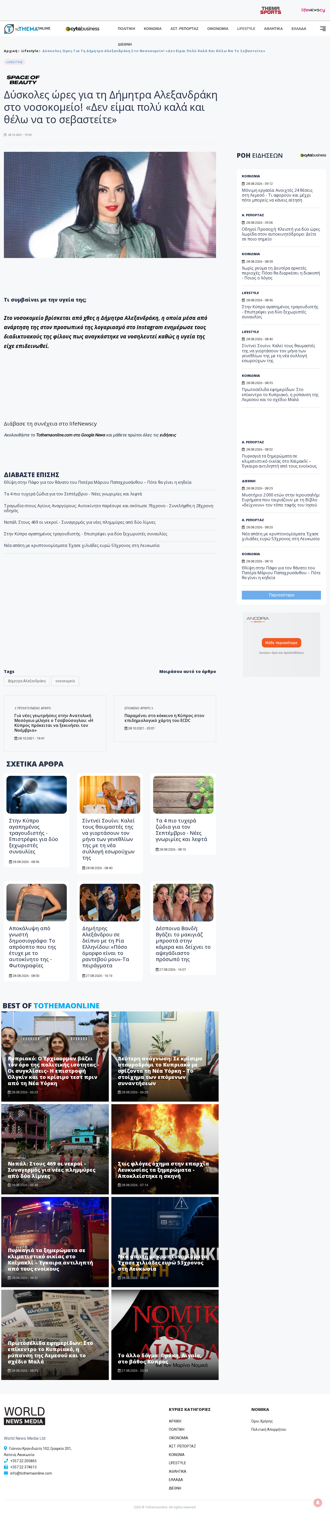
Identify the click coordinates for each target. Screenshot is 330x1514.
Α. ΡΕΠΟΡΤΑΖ (253, 215)
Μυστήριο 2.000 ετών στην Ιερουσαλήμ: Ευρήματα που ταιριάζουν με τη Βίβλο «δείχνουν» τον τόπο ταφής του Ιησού (281, 500)
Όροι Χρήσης (262, 1421)
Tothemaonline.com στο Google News (71, 434)
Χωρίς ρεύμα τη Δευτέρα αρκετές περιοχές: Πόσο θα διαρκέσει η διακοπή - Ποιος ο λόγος (281, 273)
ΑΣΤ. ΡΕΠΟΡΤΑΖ (184, 28)
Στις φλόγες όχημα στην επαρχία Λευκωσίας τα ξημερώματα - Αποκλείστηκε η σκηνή (163, 1169)
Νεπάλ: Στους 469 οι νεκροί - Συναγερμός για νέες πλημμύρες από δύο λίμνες (80, 522)
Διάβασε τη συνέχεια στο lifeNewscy (50, 423)
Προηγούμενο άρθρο (33, 708)
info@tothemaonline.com (31, 1473)
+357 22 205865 (23, 1461)
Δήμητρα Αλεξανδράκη (27, 681)
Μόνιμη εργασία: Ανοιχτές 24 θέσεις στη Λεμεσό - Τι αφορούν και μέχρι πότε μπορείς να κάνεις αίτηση (277, 195)
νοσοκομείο (65, 681)
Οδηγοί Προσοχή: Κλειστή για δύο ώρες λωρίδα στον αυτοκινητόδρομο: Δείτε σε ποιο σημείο (281, 234)
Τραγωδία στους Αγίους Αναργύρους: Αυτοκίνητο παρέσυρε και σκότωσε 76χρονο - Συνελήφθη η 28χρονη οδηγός (108, 508)
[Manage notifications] (318, 1503)
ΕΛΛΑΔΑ (299, 28)
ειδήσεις (168, 434)
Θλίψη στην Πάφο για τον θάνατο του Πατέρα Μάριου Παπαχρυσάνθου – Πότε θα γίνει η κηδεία (97, 482)
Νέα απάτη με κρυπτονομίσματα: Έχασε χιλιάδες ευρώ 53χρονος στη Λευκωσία (81, 545)
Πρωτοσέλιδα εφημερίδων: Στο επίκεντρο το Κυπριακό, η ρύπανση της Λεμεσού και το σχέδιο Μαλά (50, 1352)
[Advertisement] (110, 622)
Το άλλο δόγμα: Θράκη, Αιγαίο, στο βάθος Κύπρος (160, 1358)
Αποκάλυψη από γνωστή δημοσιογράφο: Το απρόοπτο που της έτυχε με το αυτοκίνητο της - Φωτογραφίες (32, 947)
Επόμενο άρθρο (138, 708)
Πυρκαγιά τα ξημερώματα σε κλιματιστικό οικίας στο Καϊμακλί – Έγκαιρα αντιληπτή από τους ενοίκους (50, 1259)
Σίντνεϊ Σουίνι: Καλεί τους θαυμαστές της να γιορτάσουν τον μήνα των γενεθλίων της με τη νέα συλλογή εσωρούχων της (108, 839)
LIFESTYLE (246, 28)
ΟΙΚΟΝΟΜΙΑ (217, 28)
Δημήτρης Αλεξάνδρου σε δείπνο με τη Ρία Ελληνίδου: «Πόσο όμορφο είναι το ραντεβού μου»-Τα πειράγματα (105, 947)
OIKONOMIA (178, 1438)
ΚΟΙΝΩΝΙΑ (153, 28)
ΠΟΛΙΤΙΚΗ (126, 28)
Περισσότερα (281, 595)
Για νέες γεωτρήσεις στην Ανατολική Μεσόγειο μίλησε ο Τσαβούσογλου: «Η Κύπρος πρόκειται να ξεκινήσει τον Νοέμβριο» (53, 723)
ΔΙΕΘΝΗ (125, 44)
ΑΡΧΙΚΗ (175, 1421)
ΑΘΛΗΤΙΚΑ (273, 28)
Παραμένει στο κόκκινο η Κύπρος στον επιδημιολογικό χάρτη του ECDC (164, 718)
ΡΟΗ (260, 155)
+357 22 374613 (23, 1467)
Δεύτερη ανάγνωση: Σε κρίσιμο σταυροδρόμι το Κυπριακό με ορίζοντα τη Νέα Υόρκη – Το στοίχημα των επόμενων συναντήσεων (160, 1071)
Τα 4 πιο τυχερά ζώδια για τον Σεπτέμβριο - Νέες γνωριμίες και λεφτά (73, 494)
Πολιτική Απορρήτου (268, 1429)
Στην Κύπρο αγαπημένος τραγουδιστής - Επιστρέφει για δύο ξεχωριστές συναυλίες (85, 534)
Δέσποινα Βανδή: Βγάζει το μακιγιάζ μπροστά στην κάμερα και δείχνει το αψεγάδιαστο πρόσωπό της (183, 944)
